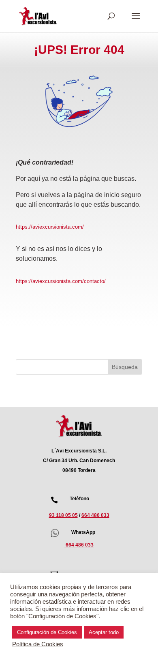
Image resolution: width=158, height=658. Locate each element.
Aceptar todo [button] (104, 632)
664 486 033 (95, 515)
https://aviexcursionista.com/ (50, 227)
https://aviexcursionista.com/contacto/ (61, 281)
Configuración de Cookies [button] (47, 632)
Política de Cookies (37, 644)
